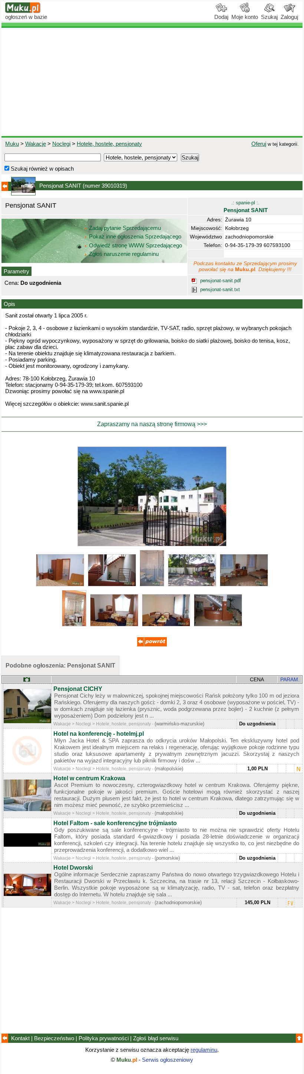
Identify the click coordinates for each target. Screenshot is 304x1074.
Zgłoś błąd (155, 1038)
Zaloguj (289, 17)
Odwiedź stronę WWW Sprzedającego (135, 245)
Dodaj (221, 17)
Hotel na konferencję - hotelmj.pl (98, 734)
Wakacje (35, 144)
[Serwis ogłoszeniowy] (23, 11)
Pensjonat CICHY (77, 689)
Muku (12, 144)
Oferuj (258, 144)
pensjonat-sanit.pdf (220, 280)
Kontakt (20, 1038)
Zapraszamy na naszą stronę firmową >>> (152, 424)
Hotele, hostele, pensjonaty (109, 144)
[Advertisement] (152, 82)
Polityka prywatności (104, 1038)
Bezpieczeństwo (54, 1038)
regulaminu (204, 1050)
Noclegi (61, 144)
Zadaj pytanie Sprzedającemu (124, 228)
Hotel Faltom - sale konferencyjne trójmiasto (115, 823)
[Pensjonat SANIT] (152, 544)
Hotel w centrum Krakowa (89, 778)
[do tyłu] (152, 644)
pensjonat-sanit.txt (220, 289)
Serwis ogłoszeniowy (167, 1060)
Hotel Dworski (73, 867)
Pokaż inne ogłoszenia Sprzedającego (135, 236)
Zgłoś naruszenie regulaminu (123, 254)
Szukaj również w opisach (41, 168)
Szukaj (269, 17)
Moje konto (244, 17)
